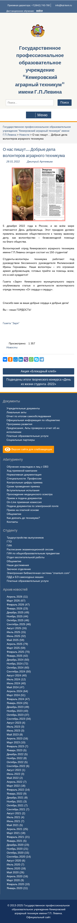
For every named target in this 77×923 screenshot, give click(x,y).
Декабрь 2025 (15, 612)
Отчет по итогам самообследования (29, 416)
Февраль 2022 (15, 789)
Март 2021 (13, 832)
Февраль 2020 (15, 884)
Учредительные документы (23, 408)
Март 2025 (13, 647)
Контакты (12, 521)
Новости (24, 134)
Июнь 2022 (13, 773)
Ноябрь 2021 (15, 801)
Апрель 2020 (14, 876)
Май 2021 (13, 825)
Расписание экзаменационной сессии (30, 549)
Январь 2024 (14, 702)
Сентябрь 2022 (16, 766)
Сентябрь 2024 (16, 671)
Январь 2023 (14, 750)
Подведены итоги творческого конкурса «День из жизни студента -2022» (38, 382)
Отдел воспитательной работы (25, 557)
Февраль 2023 (15, 746)
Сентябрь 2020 (16, 856)
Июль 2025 (13, 632)
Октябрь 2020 (15, 852)
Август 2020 (14, 860)
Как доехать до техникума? (23, 517)
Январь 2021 (14, 840)
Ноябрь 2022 (15, 758)
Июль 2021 (13, 817)
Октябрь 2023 (15, 714)
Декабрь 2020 (15, 844)
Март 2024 (13, 695)
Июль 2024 (13, 679)
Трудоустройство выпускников (25, 537)
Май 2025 (13, 639)
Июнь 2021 (13, 821)
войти (39, 10)
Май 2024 (13, 687)
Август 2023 (14, 722)
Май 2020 (13, 872)
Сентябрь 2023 (16, 718)
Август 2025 (14, 628)
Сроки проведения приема (23, 486)
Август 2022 (14, 769)
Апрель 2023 (14, 738)
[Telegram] (41, 359)
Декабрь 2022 (15, 754)
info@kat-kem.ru (63, 5)
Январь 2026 (14, 608)
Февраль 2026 (15, 604)
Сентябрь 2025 (16, 624)
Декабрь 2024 (15, 659)
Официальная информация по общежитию (33, 420)
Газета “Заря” (11, 323)
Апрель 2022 (14, 781)
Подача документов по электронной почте (32, 506)
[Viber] (26, 359)
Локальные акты (16, 412)
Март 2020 (13, 880)
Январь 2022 (14, 793)
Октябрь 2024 (15, 667)
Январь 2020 (14, 888)
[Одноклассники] (10, 359)
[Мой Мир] (15, 359)
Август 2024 (14, 675)
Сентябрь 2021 (16, 809)
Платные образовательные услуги (27, 435)
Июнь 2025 (13, 636)
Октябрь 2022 (15, 762)
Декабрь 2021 (15, 797)
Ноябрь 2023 (15, 710)
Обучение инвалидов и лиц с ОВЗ (27, 466)
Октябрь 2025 (15, 620)
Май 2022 (13, 777)
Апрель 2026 (14, 596)
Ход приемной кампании (22, 470)
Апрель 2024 (14, 691)
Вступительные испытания (23, 490)
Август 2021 (14, 813)
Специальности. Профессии (24, 478)
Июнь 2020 (13, 868)
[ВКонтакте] (5, 359)
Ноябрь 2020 (15, 848)
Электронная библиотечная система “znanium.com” (38, 573)
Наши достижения (18, 565)
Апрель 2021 (14, 829)
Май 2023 (13, 734)
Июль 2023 (13, 726)
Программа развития (19, 424)
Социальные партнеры (21, 439)
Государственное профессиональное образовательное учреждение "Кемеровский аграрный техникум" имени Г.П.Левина (40, 70)
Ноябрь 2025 (15, 616)
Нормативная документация (24, 474)
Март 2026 (13, 600)
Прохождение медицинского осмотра (30, 494)
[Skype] (36, 359)
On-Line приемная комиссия (24, 502)
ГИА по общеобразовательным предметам (33, 553)
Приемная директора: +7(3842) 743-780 (28, 5)
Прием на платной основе (23, 509)
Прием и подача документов (24, 498)
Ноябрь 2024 (15, 663)
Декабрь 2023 (15, 706)
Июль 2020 (13, 864)
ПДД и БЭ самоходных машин (25, 576)
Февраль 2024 (15, 699)
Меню (42, 115)
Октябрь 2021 (15, 805)
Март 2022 (13, 785)
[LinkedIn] (21, 359)
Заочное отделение (19, 569)
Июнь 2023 (13, 730)
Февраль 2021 (15, 836)
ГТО (9, 541)
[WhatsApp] (31, 359)
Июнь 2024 (13, 683)
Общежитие (14, 513)
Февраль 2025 (15, 651)
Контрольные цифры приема (24, 482)
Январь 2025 (14, 655)
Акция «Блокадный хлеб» (38, 371)
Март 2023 (13, 742)
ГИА (9, 545)
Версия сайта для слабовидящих (31, 449)
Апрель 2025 (14, 643)
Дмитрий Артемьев (40, 161)
